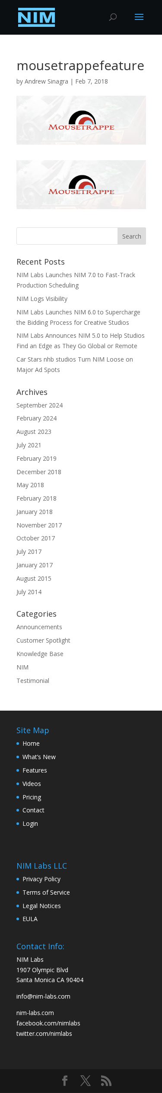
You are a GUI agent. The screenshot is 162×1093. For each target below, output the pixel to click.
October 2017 (35, 538)
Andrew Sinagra (46, 81)
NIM (22, 667)
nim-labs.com (35, 1013)
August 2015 (33, 578)
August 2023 (33, 431)
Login (30, 823)
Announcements (39, 627)
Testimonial (32, 680)
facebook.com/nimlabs (48, 1023)
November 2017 (39, 525)
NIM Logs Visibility (41, 298)
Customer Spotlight (43, 640)
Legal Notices (41, 906)
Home (31, 743)
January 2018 (34, 512)
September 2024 (39, 405)
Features (34, 770)
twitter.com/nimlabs (44, 1033)
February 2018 (36, 498)
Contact (33, 810)
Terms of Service (46, 892)
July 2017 (28, 551)
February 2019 (36, 458)
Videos (31, 783)
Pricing (31, 797)
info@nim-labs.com (43, 996)
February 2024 (36, 418)
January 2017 (34, 565)
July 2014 (28, 592)
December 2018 (38, 472)
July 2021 (28, 445)
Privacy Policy (41, 879)
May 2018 (30, 485)
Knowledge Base (40, 654)
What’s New (39, 757)
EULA (30, 919)
